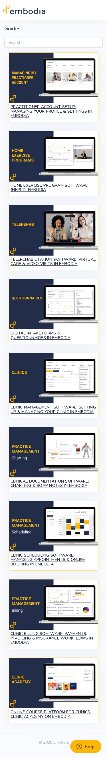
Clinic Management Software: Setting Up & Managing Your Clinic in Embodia (53, 409)
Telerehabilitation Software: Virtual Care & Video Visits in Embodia (53, 261)
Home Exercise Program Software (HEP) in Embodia (49, 187)
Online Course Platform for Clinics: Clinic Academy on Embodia (51, 714)
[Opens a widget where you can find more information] (85, 747)
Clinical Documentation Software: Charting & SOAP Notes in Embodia (50, 483)
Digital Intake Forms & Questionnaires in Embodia (40, 335)
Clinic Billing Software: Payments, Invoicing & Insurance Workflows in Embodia (52, 638)
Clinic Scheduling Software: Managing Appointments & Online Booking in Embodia (48, 560)
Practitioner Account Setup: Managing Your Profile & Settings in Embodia (51, 111)
